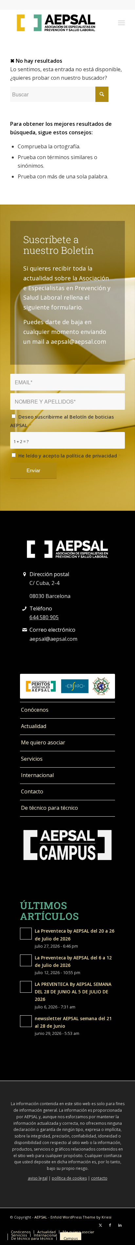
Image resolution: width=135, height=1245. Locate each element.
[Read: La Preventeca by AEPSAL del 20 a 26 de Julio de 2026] (26, 933)
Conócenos (34, 709)
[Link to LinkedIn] (120, 1225)
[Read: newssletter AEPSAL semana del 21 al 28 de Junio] (26, 1021)
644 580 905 (44, 617)
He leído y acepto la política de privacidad (69, 455)
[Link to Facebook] (110, 1225)
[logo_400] (56, 22)
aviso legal (38, 1178)
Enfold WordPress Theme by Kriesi (80, 1217)
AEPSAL (40, 1217)
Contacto (32, 791)
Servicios (32, 758)
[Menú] (121, 22)
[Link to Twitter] (100, 1225)
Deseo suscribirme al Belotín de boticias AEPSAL (62, 420)
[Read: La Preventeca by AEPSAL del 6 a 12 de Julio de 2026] (26, 960)
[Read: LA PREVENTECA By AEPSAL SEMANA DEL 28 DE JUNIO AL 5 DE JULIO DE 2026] (26, 987)
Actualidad (33, 726)
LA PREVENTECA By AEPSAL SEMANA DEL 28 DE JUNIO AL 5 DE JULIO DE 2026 (73, 991)
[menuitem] (121, 22)
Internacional (37, 775)
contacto (99, 1178)
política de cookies (69, 1178)
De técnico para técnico (49, 807)
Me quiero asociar (43, 742)
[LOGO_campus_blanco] (67, 845)
